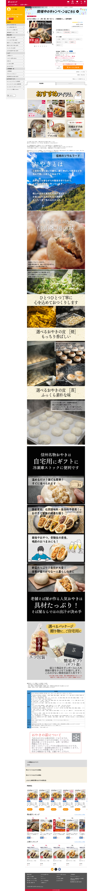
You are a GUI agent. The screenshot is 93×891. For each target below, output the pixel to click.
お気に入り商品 (30, 876)
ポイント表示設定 (44, 880)
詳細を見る (30, 809)
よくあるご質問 (10, 63)
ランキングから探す (11, 48)
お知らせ (9, 60)
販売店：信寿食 (79, 24)
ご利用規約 (9, 71)
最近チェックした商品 (32, 878)
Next (84, 823)
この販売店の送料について (77, 26)
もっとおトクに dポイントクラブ (14, 86)
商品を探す (29, 874)
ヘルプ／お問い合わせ (11, 58)
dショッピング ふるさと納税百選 (14, 84)
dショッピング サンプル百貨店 (13, 81)
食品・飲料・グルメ (36, 7)
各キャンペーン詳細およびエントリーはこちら (65, 57)
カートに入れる (73, 67)
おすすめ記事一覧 (44, 874)
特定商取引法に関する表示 (12, 76)
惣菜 (46, 7)
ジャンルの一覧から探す (12, 40)
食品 (42, 7)
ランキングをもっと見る (80, 814)
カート (42, 876)
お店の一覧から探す (11, 37)
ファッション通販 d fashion (12, 89)
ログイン (11, 95)
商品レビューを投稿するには (79, 79)
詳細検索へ (9, 22)
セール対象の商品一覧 (11, 27)
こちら (41, 886)
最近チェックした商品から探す (13, 42)
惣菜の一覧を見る (81, 74)
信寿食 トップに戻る (80, 71)
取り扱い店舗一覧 (31, 882)
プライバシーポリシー (11, 73)
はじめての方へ (10, 66)
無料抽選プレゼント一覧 (12, 32)
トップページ (28, 7)
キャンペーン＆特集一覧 (12, 29)
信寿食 (28, 764)
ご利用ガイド (10, 55)
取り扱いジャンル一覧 (32, 880)
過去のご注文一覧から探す (12, 45)
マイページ (43, 878)
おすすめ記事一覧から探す (12, 50)
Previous (28, 823)
